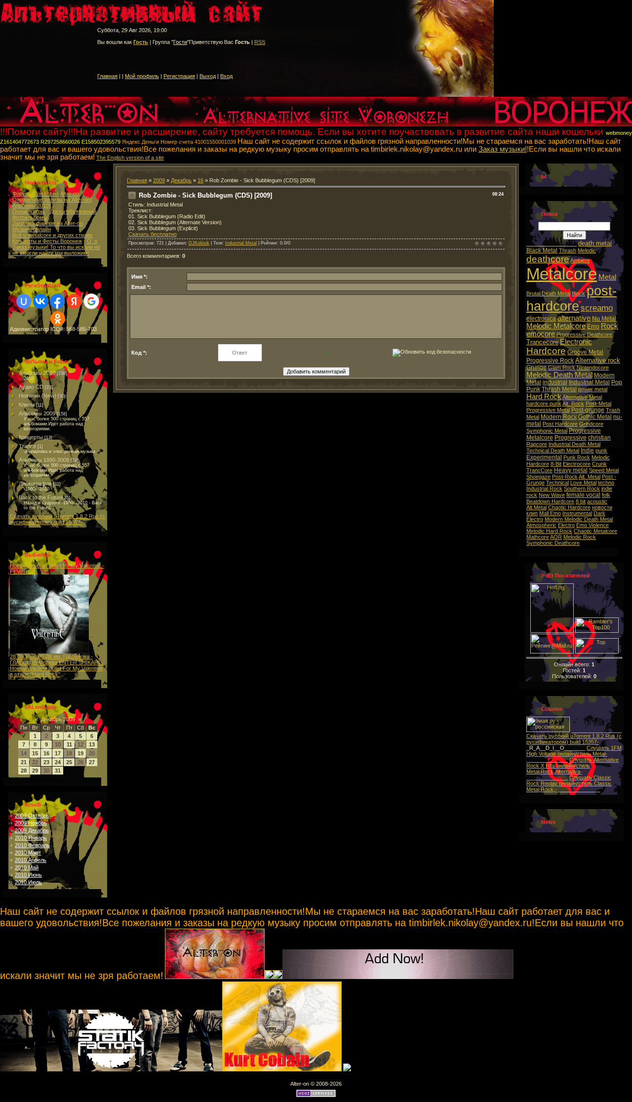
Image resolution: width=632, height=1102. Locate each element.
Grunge (536, 367)
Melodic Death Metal (559, 375)
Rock (609, 326)
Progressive (570, 437)
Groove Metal (585, 352)
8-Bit (556, 464)
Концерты (31, 437)
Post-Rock (565, 477)
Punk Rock (576, 457)
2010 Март (28, 853)
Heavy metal (571, 470)
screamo (597, 308)
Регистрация (179, 76)
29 (35, 771)
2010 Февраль (32, 845)
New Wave (552, 495)
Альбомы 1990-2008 (44, 460)
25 (69, 762)
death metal (595, 243)
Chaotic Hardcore (569, 507)
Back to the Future (41, 497)
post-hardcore (571, 299)
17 (58, 753)
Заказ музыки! (502, 149)
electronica (541, 318)
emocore (540, 334)
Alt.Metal (536, 507)
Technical (557, 483)
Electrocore (577, 464)
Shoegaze (538, 477)
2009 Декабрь (32, 830)
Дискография (35, 484)
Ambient (580, 260)
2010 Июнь (28, 875)
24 (58, 762)
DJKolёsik (199, 243)
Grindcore (591, 424)
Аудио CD (31, 387)
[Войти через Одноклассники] (57, 318)
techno (606, 483)
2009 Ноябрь (31, 823)
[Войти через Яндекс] (74, 301)
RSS (259, 42)
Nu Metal (604, 318)
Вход (226, 76)
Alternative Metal (582, 397)
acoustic (597, 501)
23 (46, 762)
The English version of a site (130, 158)
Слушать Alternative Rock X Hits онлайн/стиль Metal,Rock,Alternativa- (572, 766)
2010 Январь (31, 838)
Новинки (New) (37, 396)
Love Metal (583, 483)
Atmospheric (541, 525)
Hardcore (546, 351)
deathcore (547, 259)
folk (606, 495)
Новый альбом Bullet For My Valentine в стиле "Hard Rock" (56, 671)
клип (532, 513)
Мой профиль (142, 76)
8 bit (581, 501)
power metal (592, 389)
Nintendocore (593, 367)
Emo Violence (592, 525)
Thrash (567, 250)
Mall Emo (550, 513)
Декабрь (181, 180)
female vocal (583, 494)
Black (578, 293)
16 (46, 753)
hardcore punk (543, 404)
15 (35, 753)
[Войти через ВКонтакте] (40, 301)
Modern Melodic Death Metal (579, 519)
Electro (566, 525)
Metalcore (561, 274)
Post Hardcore (560, 424)
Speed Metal (604, 470)
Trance (27, 446)
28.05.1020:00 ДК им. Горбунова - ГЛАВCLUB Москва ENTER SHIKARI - (56, 659)
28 (24, 771)
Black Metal (541, 250)
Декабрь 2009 (58, 719)
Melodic (587, 250)
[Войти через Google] (91, 301)
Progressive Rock (550, 360)
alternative (574, 318)
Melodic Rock (579, 537)
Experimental (544, 457)
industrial (555, 382)
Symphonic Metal (546, 431)
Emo (593, 326)
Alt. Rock (573, 404)
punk (601, 450)
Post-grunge (587, 410)
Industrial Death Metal (574, 444)
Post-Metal (598, 404)
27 (92, 762)
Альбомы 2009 (37, 413)
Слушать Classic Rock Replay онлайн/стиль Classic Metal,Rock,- (569, 783)
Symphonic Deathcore (553, 543)
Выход (207, 76)
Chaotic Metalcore (595, 531)
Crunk (599, 464)
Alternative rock (597, 360)
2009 (159, 180)
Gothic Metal (595, 416)
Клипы (27, 405)
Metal (607, 277)
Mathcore (537, 537)
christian (599, 437)
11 (69, 744)
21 (24, 762)
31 (58, 771)
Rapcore (536, 444)
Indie (587, 450)
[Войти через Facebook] (57, 301)
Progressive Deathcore (584, 334)
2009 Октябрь (32, 815)
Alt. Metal (589, 477)
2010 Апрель (30, 860)
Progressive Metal (548, 410)
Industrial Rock (544, 488)
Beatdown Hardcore (550, 501)
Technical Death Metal (552, 450)
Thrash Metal (559, 389)
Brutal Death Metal (548, 293)
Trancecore (542, 342)
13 (92, 744)
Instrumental (577, 513)
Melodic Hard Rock (549, 531)
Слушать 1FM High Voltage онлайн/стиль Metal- (574, 751)
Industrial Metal (241, 243)
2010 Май (27, 867)
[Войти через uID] (23, 301)
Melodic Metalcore (556, 326)
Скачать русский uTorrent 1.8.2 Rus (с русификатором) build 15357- (57, 519)
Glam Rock (561, 367)
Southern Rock (582, 488)
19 (80, 753)
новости (602, 507)
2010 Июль (28, 882)
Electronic (576, 342)
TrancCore (539, 470)
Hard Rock (543, 397)
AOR (556, 537)
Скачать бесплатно (152, 234)
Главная (107, 76)
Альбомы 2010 (37, 373)
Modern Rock (559, 416)
